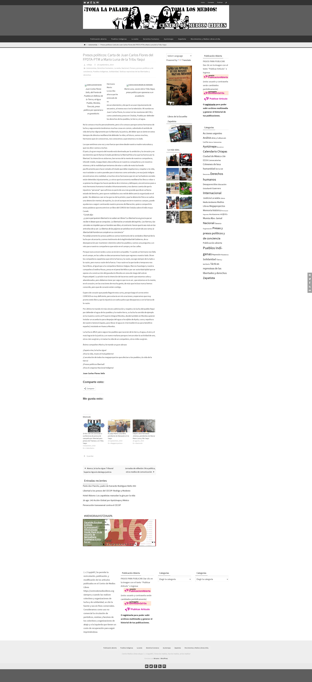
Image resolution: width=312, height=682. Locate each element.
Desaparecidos (210, 184)
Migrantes (206, 214)
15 (135, 544)
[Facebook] (91, 3)
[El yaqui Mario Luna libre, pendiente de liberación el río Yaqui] (119, 425)
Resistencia (225, 255)
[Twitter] (88, 3)
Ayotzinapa (209, 146)
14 (132, 544)
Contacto (211, 2)
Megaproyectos (217, 205)
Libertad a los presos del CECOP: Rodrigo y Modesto (106, 490)
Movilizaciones (214, 214)
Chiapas (222, 151)
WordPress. (164, 658)
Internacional (212, 193)
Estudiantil (207, 188)
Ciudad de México (212, 156)
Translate (186, 60)
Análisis (207, 137)
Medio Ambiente (210, 202)
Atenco (211, 142)
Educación (222, 184)
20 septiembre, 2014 (105, 64)
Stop (154, 542)
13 (130, 544)
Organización (207, 229)
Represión (216, 254)
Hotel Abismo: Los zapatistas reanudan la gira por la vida (109, 495)
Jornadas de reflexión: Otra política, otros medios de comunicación (140, 470)
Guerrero (216, 188)
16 (137, 544)
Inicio (203, 2)
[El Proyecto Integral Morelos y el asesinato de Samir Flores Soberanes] (172, 189)
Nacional (125, 68)
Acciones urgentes (212, 133)
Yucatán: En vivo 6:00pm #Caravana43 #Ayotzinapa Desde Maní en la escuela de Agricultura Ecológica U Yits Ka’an (93, 532)
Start (152, 542)
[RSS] (94, 3)
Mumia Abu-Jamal (212, 218)
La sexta (117, 68)
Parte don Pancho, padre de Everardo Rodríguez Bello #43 (109, 485)
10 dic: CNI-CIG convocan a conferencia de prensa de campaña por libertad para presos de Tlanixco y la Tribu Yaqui (93, 438)
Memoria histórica (212, 210)
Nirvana (156, 658)
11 (125, 544)
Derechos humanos (105, 68)
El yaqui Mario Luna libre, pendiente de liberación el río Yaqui (118, 435)
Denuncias (206, 174)
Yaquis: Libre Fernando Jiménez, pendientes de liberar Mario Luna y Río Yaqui (144, 435)
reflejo (89, 64)
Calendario (210, 151)
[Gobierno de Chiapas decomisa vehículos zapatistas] (172, 218)
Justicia (207, 197)
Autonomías (92, 45)
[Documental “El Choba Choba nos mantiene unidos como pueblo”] (185, 189)
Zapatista (209, 278)
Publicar (220, 2)
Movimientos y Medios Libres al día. (197, 648)
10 (123, 544)
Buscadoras (220, 147)
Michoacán (225, 211)
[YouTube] (85, 3)
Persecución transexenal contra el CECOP (102, 505)
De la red (219, 169)
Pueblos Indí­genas (100, 71)
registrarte (210, 104)
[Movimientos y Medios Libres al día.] (172, 160)
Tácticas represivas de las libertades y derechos (215, 268)
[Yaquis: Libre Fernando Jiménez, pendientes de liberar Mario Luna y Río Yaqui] (144, 425)
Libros (222, 198)
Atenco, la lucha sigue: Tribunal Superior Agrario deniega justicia (98, 470)
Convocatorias (214, 160)
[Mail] (97, 3)
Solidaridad (114, 71)
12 (128, 544)
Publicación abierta (212, 242)
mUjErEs (223, 214)
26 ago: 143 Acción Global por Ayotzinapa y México (106, 500)
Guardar (90, 456)
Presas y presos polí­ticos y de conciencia (214, 233)
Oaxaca (218, 223)
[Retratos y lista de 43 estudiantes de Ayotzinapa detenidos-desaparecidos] (185, 160)
